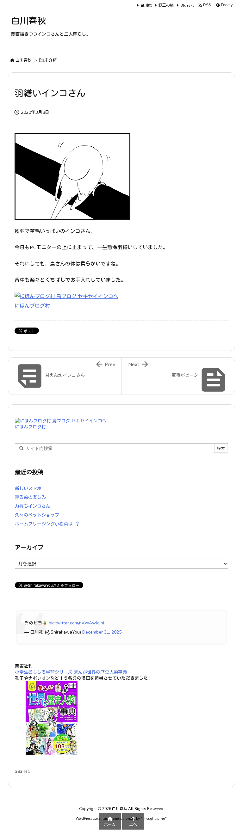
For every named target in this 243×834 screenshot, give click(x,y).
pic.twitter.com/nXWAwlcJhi (76, 623)
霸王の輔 (166, 5)
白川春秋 (23, 60)
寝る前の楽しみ (30, 497)
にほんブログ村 (32, 306)
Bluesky (187, 5)
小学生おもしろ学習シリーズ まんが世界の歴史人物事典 (71, 672)
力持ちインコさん (32, 506)
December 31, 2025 (102, 632)
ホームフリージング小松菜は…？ (47, 524)
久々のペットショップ (37, 515)
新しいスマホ (28, 489)
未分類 (50, 60)
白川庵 (146, 5)
